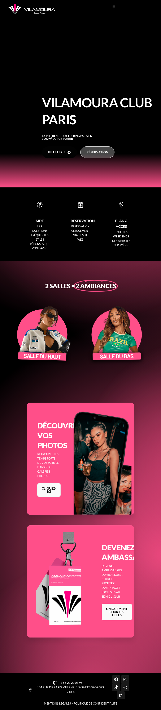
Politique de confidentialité (95, 703)
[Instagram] (125, 679)
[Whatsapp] (125, 687)
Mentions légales (57, 703)
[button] (114, 7)
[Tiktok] (116, 687)
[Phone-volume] (121, 695)
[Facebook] (116, 679)
